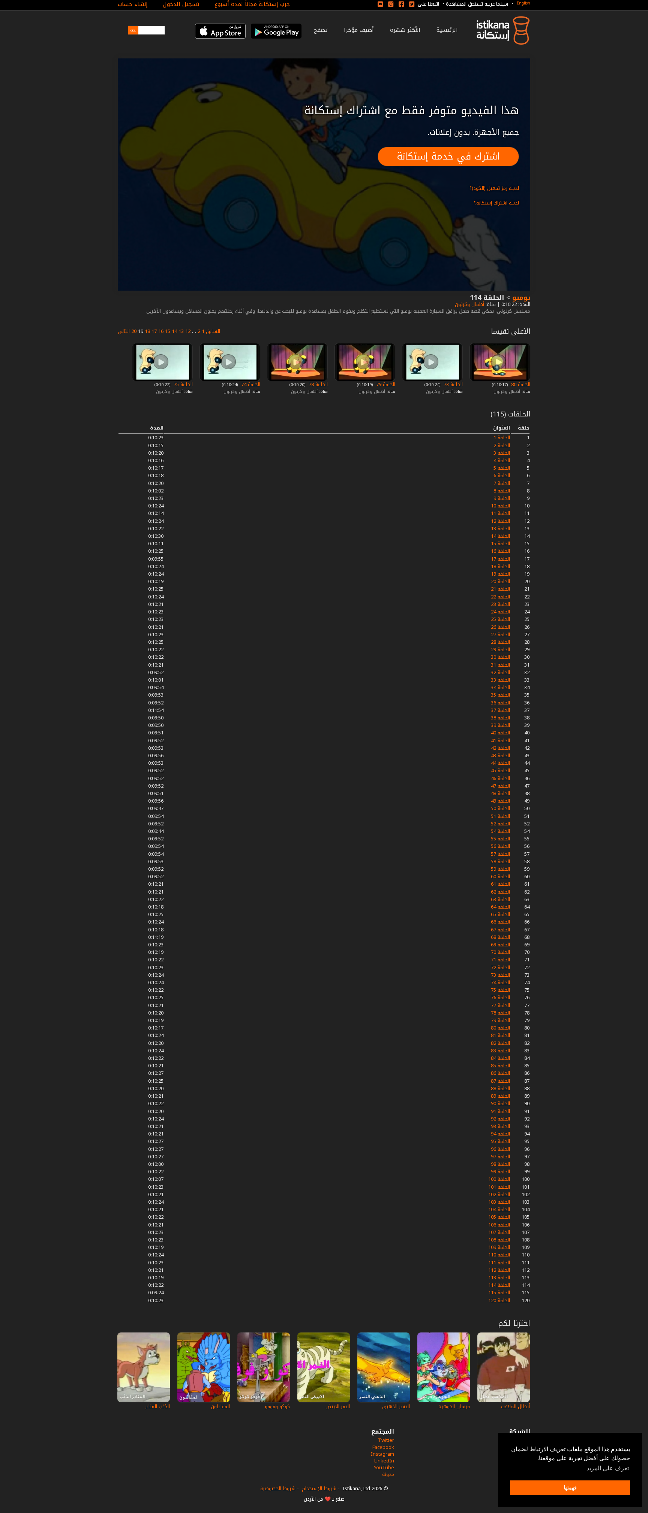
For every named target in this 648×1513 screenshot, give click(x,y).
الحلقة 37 (500, 710)
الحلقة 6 (502, 475)
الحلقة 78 (317, 384)
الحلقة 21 (500, 589)
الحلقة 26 (500, 627)
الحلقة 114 (499, 1285)
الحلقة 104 (499, 1209)
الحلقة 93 (500, 1126)
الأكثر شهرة (405, 30)
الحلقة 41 (500, 740)
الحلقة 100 (499, 1179)
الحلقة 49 (500, 801)
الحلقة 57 (500, 854)
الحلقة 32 (500, 672)
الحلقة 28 (500, 642)
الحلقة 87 (500, 1081)
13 (181, 331)
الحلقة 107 (499, 1232)
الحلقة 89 (500, 1096)
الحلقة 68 (500, 937)
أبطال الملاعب (515, 1406)
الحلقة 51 (500, 816)
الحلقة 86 (500, 1073)
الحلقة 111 (499, 1262)
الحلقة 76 (500, 997)
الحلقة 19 (500, 574)
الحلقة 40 (500, 732)
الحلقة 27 (500, 634)
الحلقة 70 (500, 952)
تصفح (321, 30)
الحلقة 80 (520, 384)
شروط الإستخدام (319, 1488)
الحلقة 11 (500, 513)
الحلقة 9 (502, 498)
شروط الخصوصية (278, 1488)
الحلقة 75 (182, 384)
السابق (213, 331)
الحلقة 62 (500, 892)
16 (161, 331)
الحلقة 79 (385, 384)
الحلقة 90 (500, 1103)
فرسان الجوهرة (454, 1406)
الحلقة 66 (500, 922)
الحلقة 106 (499, 1224)
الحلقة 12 (500, 521)
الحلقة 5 (502, 468)
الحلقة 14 (500, 536)
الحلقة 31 (500, 665)
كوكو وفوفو (277, 1406)
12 (187, 331)
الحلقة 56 (500, 846)
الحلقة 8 (502, 490)
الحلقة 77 (500, 1005)
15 (167, 331)
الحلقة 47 (500, 786)
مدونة (388, 1474)
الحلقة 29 (500, 649)
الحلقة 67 (500, 929)
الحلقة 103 (499, 1202)
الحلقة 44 (500, 763)
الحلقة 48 (500, 793)
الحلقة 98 (500, 1164)
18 (147, 331)
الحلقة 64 (500, 907)
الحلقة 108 (499, 1239)
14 (174, 331)
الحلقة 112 (499, 1270)
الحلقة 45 (500, 770)
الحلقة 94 (500, 1133)
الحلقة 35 (500, 695)
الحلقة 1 (502, 437)
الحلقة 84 (500, 1058)
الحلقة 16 (500, 551)
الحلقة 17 (500, 559)
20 (133, 331)
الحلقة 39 (500, 725)
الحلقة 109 (499, 1247)
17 (154, 331)
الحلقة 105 (499, 1217)
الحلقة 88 (500, 1088)
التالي (124, 331)
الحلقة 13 (500, 528)
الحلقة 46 (500, 778)
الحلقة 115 (499, 1292)
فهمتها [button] (570, 1488)
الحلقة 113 (499, 1277)
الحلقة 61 (500, 884)
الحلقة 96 (500, 1149)
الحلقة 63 (500, 899)
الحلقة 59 (500, 869)
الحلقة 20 (500, 581)
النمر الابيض (338, 1406)
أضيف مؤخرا (359, 30)
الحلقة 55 (500, 838)
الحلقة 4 (502, 460)
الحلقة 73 (452, 384)
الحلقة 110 (499, 1254)
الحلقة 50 (500, 808)
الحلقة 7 (502, 483)
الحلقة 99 (500, 1171)
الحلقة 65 (500, 914)
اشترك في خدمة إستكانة (448, 156)
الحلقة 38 (500, 717)
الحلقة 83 (500, 1050)
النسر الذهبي (396, 1406)
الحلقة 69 (500, 944)
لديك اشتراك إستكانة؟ (496, 202)
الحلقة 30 (500, 657)
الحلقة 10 (500, 505)
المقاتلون (220, 1406)
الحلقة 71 (500, 959)
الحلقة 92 (500, 1119)
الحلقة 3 (502, 453)
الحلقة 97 (500, 1156)
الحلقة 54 (500, 831)
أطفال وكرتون (468, 304)
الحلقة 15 (500, 543)
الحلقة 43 (500, 755)
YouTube (384, 1467)
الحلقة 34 (500, 687)
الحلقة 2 (502, 445)
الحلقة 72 (500, 967)
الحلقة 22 (500, 596)
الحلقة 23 (500, 604)
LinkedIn (384, 1460)
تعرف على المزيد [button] (607, 1468)
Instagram (382, 1454)
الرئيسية (447, 30)
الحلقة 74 (250, 384)
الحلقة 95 (500, 1141)
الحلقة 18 (500, 566)
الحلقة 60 (500, 876)
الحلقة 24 (500, 611)
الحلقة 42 (500, 748)
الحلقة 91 (500, 1111)
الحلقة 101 (499, 1187)
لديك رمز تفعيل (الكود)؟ (494, 188)
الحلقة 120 (499, 1300)
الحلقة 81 (500, 1035)
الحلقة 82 (500, 1043)
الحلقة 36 (500, 702)
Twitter (386, 1440)
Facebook (383, 1447)
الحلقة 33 (500, 680)
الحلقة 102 (499, 1194)
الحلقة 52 (500, 823)
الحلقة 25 (500, 619)
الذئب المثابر (157, 1406)
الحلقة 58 (500, 861)
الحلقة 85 (500, 1065)
